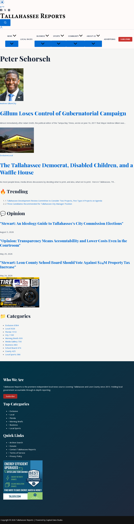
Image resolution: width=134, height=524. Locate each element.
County (10, 351)
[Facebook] (1, 10)
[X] (5, 10)
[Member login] (1, 28)
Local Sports (12, 354)
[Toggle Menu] (11, 44)
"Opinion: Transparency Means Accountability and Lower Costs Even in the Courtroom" (63, 243)
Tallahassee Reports (24, 520)
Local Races (26, 39)
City (14, 103)
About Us (91, 36)
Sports (56, 36)
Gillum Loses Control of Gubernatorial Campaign (63, 113)
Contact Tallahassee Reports (23, 449)
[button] (14, 36)
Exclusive (4, 155)
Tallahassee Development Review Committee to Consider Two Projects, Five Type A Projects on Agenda (54, 200)
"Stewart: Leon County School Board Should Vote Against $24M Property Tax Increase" (65, 264)
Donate (13, 446)
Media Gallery (13, 341)
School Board (13, 348)
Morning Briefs (14, 338)
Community (73, 36)
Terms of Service (17, 452)
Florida (10, 332)
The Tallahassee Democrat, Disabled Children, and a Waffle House (66, 168)
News (9, 36)
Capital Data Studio (54, 520)
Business (41, 36)
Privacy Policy (16, 456)
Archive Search (16, 442)
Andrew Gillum (6, 103)
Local (10, 155)
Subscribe (125, 39)
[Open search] (5, 22)
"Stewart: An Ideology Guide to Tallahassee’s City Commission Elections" (61, 223)
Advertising (109, 39)
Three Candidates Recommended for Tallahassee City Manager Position (39, 203)
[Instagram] (9, 10)
